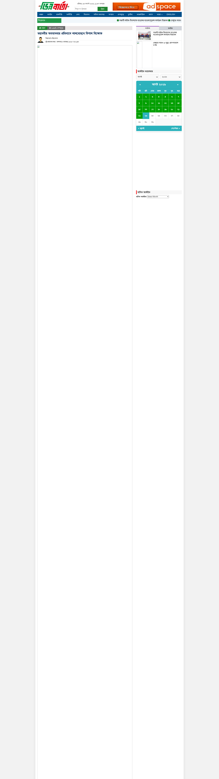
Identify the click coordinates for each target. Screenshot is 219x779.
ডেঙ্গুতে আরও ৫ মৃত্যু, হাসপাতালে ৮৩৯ (179, 20)
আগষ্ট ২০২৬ (159, 84)
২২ (139, 115)
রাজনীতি (59, 14)
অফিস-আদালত (99, 14)
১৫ (139, 109)
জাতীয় (49, 14)
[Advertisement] (159, 221)
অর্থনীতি (69, 14)
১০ (152, 103)
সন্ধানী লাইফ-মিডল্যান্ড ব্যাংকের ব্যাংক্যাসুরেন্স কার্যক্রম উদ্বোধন (137, 20)
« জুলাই (141, 128)
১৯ (165, 109)
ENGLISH (171, 14)
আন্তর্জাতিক (141, 14)
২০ (172, 109)
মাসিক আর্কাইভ (141, 196)
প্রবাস (151, 14)
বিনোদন (86, 14)
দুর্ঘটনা (130, 14)
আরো (159, 14)
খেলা (78, 14)
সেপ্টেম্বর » (175, 128)
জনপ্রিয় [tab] (170, 28)
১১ (159, 103)
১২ (165, 103)
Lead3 (53, 28)
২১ (178, 109)
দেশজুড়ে (121, 14)
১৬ (146, 109)
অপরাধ (111, 14)
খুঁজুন (102, 9)
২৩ (146, 115)
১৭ (152, 109)
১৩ (172, 103)
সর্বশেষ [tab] (147, 28)
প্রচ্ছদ (41, 14)
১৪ (178, 103)
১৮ (159, 109)
